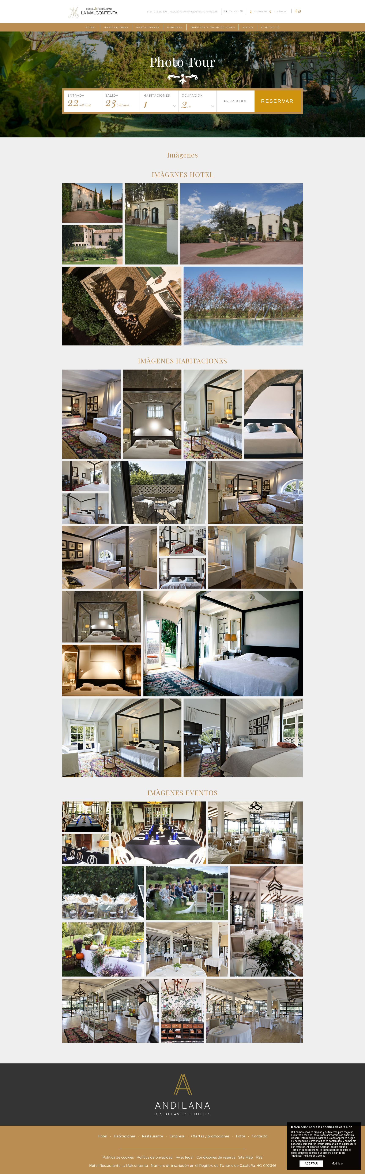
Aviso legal (184, 1157)
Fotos (248, 27)
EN (230, 11)
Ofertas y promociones (213, 27)
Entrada (75, 95)
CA (236, 11)
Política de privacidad (155, 1157)
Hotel (91, 27)
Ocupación (192, 95)
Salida (111, 95)
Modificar (337, 1163)
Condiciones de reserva (215, 1157)
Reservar (277, 101)
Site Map (245, 1157)
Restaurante (148, 27)
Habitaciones (116, 27)
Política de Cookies (314, 1155)
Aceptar (311, 1163)
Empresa (175, 27)
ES (225, 11)
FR (241, 11)
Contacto (270, 27)
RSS (259, 1157)
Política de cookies (118, 1157)
